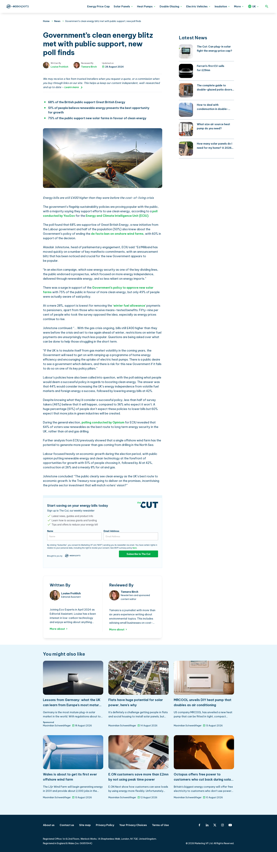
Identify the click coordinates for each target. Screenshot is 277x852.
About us (49, 825)
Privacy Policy (105, 825)
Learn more (71, 87)
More (237, 6)
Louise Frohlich (59, 66)
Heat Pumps (145, 6)
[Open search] (267, 6)
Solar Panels (122, 6)
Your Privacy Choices (133, 825)
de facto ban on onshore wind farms (117, 234)
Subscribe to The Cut (138, 554)
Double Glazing (169, 6)
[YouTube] (230, 825)
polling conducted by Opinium (103, 422)
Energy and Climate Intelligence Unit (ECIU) (117, 216)
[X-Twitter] (215, 825)
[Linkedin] (207, 825)
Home (46, 21)
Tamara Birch (89, 66)
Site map (85, 825)
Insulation (221, 6)
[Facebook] (199, 825)
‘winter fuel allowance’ (129, 305)
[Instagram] (222, 825)
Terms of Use (160, 825)
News (57, 21)
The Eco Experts (17, 6)
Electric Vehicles (197, 6)
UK (254, 6)
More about (57, 628)
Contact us (67, 825)
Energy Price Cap (98, 6)
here (135, 547)
